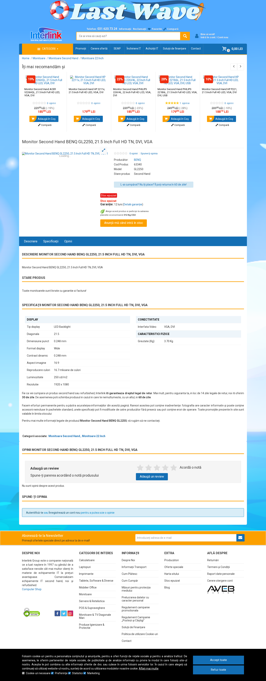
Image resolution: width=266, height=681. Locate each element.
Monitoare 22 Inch (93, 436)
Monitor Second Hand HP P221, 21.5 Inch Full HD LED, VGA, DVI (219, 91)
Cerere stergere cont (220, 580)
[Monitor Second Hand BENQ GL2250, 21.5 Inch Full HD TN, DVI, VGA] (65, 153)
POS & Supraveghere (92, 607)
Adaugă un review (152, 476)
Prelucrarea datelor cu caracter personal (135, 599)
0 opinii (133, 153)
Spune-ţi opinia (149, 153)
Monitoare (85, 594)
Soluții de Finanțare (133, 627)
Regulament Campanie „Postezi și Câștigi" (136, 619)
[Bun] (157, 467)
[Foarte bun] (165, 467)
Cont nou (222, 37)
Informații (125, 28)
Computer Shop (31, 589)
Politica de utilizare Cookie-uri (140, 634)
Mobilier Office (88, 587)
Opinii (68, 241)
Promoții (81, 48)
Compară (46, 125)
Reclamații (139, 28)
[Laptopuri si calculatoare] (46, 603)
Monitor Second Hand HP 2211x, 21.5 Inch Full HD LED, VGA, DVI (87, 91)
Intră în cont (208, 37)
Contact (196, 48)
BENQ (137, 159)
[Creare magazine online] (220, 589)
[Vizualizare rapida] (58, 81)
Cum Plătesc (129, 573)
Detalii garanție (133, 204)
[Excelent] (173, 467)
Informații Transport (134, 567)
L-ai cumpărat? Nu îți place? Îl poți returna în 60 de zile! (154, 184)
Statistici (77, 673)
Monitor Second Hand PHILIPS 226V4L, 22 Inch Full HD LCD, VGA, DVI (132, 92)
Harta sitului (171, 573)
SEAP (117, 48)
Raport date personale (221, 573)
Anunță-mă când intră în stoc (123, 223)
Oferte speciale (173, 567)
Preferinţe (61, 673)
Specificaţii (50, 241)
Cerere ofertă (99, 48)
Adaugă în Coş (46, 118)
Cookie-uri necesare (38, 673)
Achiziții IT (152, 48)
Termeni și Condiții (218, 567)
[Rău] (148, 467)
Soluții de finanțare (174, 48)
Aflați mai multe (149, 668)
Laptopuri (85, 567)
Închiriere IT (134, 48)
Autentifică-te (34, 512)
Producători (171, 560)
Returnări (213, 560)
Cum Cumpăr (130, 580)
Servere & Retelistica (92, 601)
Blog (167, 587)
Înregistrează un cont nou (64, 512)
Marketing (93, 673)
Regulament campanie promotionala (136, 609)
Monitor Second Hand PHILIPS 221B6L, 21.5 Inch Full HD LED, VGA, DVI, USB (177, 92)
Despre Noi (128, 560)
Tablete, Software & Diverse (96, 580)
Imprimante (86, 573)
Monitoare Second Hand (64, 436)
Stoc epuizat (172, 580)
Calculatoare (87, 560)
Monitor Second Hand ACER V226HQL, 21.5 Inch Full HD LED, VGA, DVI (42, 92)
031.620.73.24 (107, 29)
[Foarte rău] (140, 467)
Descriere (30, 241)
